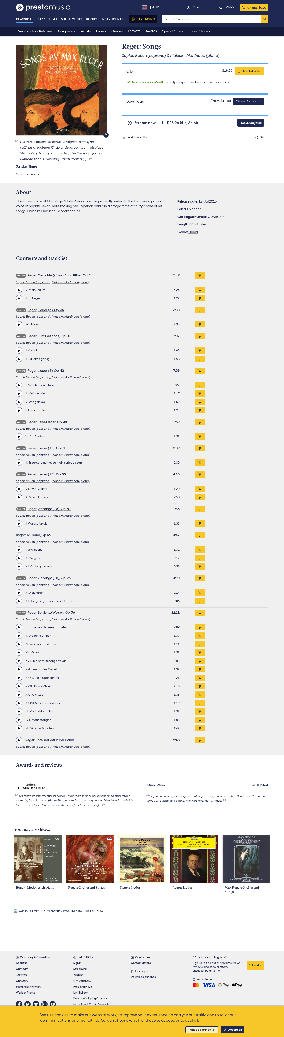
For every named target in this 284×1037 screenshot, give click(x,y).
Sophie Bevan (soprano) (33, 282)
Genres (117, 31)
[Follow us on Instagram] (45, 1004)
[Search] (264, 19)
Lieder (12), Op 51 (51, 448)
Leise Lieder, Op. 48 (52, 422)
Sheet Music (71, 19)
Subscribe (255, 965)
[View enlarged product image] (61, 90)
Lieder (193, 232)
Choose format (246, 101)
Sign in (197, 7)
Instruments (113, 19)
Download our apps (143, 977)
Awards (151, 31)
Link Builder (80, 992)
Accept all (235, 1030)
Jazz (41, 19)
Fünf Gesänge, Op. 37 (54, 336)
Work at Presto (25, 992)
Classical (24, 19)
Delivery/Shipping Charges (90, 998)
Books (92, 19)
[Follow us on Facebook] (20, 1004)
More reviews (25, 174)
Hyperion (194, 209)
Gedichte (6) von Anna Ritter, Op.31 (65, 275)
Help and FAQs (82, 987)
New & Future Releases (35, 31)
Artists (86, 31)
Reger (32, 275)
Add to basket (252, 71)
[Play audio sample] (19, 290)
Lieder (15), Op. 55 (52, 474)
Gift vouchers (82, 981)
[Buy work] (200, 275)
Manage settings (199, 1030)
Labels (101, 31)
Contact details (141, 963)
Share (264, 137)
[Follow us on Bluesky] (37, 1004)
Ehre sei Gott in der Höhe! (55, 740)
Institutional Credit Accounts (91, 1004)
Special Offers (172, 31)
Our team (22, 969)
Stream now (145, 123)
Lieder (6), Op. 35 (51, 310)
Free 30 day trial (251, 123)
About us (21, 963)
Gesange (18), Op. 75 (54, 578)
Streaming (146, 19)
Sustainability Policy (28, 987)
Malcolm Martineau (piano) (71, 282)
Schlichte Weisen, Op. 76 (56, 612)
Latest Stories (199, 31)
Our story (22, 981)
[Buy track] (200, 290)
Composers (66, 31)
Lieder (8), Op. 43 (51, 370)
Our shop (22, 975)
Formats (134, 31)
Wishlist (230, 7)
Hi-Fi (53, 19)
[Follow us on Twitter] (28, 1004)
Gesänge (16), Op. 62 (54, 509)
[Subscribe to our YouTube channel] (54, 1004)
